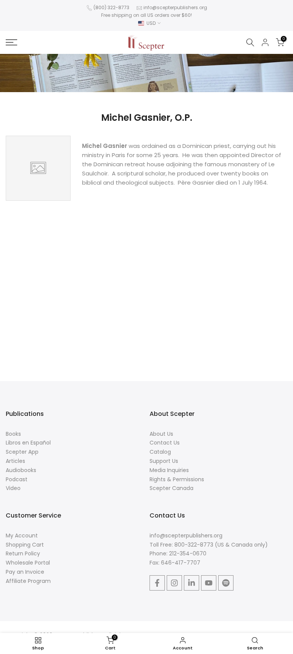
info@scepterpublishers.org (175, 7)
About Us (161, 434)
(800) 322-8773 (111, 7)
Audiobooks (21, 470)
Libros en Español (28, 442)
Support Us (164, 461)
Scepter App (22, 452)
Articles (15, 461)
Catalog (160, 452)
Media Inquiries (169, 470)
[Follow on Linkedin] (191, 583)
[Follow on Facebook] (157, 583)
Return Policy (23, 553)
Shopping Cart (25, 545)
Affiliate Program (28, 581)
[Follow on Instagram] (174, 583)
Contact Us (165, 442)
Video (13, 488)
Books (13, 434)
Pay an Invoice (25, 572)
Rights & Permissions (177, 479)
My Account (22, 535)
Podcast (16, 479)
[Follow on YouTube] (208, 583)
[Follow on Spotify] (225, 583)
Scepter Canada (171, 488)
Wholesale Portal (28, 562)
